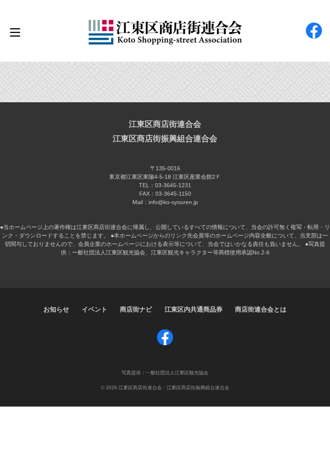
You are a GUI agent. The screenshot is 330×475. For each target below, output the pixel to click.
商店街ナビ (136, 309)
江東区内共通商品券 (194, 309)
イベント (94, 309)
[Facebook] (314, 38)
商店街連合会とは (261, 309)
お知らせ (56, 309)
